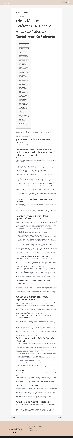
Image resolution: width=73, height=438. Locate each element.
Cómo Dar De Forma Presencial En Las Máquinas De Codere (24, 70)
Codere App (21, 119)
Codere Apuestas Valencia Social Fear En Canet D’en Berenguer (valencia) (23, 98)
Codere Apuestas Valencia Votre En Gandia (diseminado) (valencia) (24, 82)
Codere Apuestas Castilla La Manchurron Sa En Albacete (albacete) (24, 116)
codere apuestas (19, 149)
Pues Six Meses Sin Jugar (23, 67)
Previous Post (14, 417)
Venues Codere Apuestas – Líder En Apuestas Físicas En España (24, 51)
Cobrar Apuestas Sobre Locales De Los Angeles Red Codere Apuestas (24, 124)
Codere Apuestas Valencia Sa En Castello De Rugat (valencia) (24, 44)
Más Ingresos (21, 65)
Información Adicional (23, 95)
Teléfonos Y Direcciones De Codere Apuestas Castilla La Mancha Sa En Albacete (24, 60)
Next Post (59, 417)
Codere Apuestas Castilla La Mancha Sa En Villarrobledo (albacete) (24, 110)
